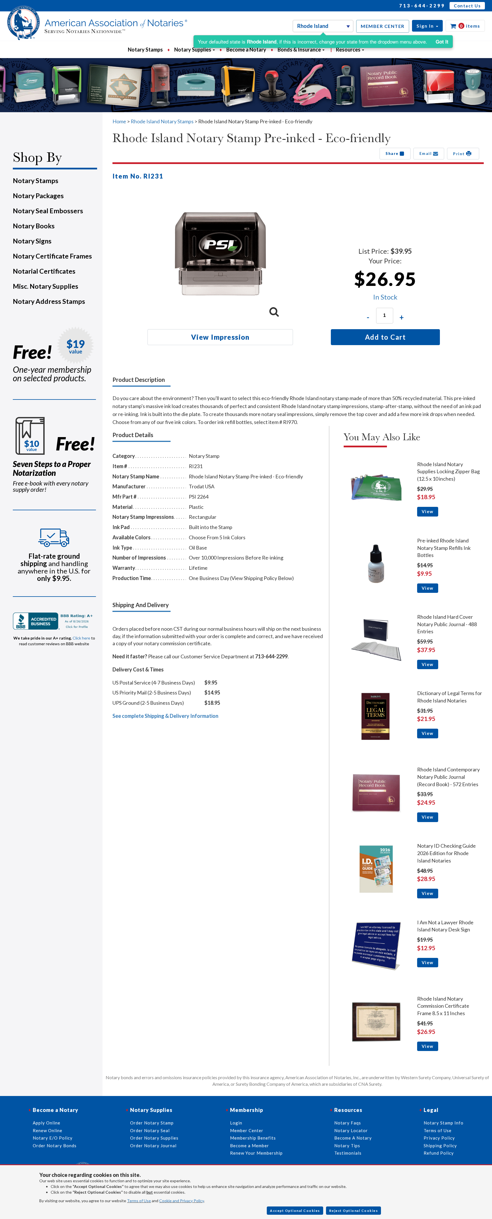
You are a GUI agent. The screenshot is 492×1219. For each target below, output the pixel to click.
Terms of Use (139, 1200)
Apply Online (46, 1122)
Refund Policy (439, 1153)
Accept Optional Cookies (295, 1210)
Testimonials (348, 1153)
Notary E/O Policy (53, 1137)
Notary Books (34, 226)
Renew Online (47, 1130)
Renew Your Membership (256, 1153)
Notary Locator (351, 1130)
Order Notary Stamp (152, 1122)
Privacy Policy (439, 1137)
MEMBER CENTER (383, 26)
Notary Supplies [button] (193, 49)
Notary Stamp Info (444, 1122)
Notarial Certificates (44, 271)
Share (393, 153)
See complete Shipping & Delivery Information (165, 716)
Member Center (246, 1130)
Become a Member (249, 1145)
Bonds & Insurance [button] (300, 49)
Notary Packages (38, 196)
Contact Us (467, 5)
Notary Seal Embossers (48, 211)
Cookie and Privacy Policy (181, 1200)
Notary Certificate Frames (52, 256)
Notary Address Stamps (49, 301)
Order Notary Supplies (154, 1137)
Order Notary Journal (153, 1145)
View (428, 511)
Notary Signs (32, 241)
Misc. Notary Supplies (45, 286)
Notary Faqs (347, 1122)
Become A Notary (353, 1137)
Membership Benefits (253, 1137)
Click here (81, 638)
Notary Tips (347, 1145)
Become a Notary (246, 49)
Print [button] (459, 153)
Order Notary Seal (150, 1130)
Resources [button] (348, 49)
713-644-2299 (422, 5)
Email (426, 153)
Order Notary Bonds (55, 1145)
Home (119, 121)
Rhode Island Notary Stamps (162, 121)
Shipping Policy (440, 1145)
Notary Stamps (145, 49)
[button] (427, 26)
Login (236, 1122)
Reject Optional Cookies (353, 1210)
